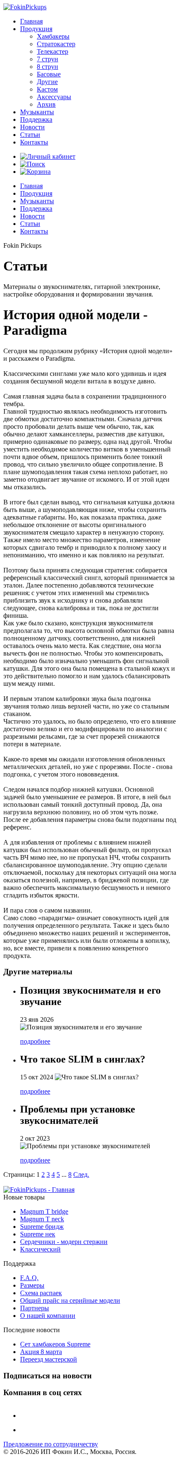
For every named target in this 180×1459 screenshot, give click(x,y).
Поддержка (36, 119)
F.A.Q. (29, 1277)
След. (81, 1174)
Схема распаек (41, 1292)
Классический (40, 1249)
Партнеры (34, 1308)
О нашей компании (47, 1315)
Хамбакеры (53, 36)
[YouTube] (26, 1429)
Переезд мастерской (48, 1359)
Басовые (49, 74)
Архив (46, 104)
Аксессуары (54, 96)
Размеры (32, 1285)
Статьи (30, 134)
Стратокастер (56, 43)
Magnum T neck (42, 1219)
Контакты (34, 142)
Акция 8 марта (41, 1351)
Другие (47, 81)
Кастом (47, 89)
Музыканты (37, 111)
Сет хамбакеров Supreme (55, 1344)
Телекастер (52, 51)
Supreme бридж (42, 1226)
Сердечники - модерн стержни (64, 1241)
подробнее (35, 1041)
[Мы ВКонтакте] (26, 1415)
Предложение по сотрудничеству (50, 1444)
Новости (32, 127)
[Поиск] (32, 164)
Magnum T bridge (44, 1211)
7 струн (47, 59)
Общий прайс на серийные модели (70, 1300)
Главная (31, 21)
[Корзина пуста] (35, 171)
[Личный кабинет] (47, 156)
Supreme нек (37, 1234)
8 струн (47, 66)
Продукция (36, 28)
